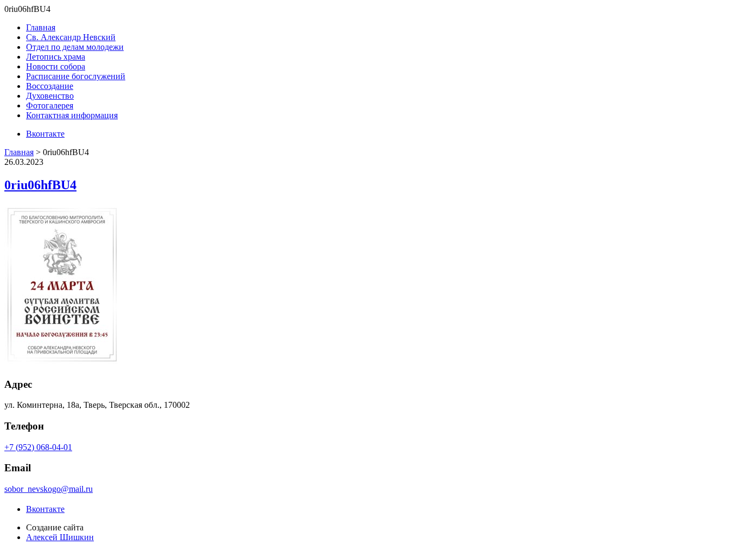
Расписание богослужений (75, 76)
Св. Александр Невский (71, 37)
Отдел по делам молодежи (75, 47)
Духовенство (50, 95)
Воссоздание (49, 86)
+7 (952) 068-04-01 (38, 447)
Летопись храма (55, 56)
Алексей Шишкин (60, 537)
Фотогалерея (49, 105)
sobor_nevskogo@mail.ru (48, 489)
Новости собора (55, 66)
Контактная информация (72, 115)
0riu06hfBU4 (40, 185)
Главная (40, 27)
